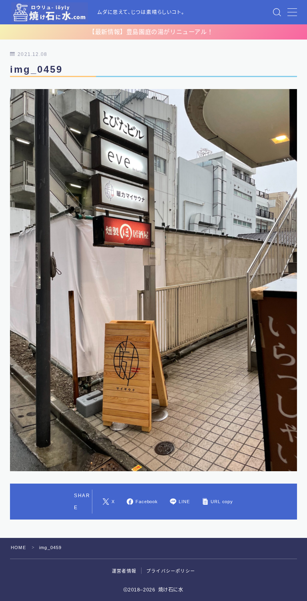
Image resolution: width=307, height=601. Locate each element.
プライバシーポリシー (170, 571)
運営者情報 (124, 571)
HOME (18, 547)
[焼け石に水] (49, 12)
